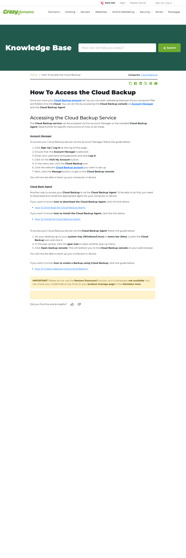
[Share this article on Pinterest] (151, 83)
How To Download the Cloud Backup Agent (60, 207)
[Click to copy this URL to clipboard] (130, 83)
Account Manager (142, 104)
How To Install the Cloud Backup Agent (58, 219)
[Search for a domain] (178, 3)
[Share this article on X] (145, 83)
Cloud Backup (149, 74)
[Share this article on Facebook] (135, 83)
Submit (171, 47)
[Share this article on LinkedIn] (140, 83)
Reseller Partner (138, 3)
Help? (122, 3)
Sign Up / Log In (163, 3)
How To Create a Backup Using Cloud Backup (61, 268)
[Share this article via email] (156, 83)
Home (33, 74)
